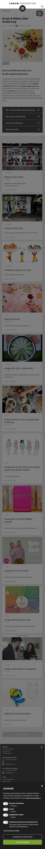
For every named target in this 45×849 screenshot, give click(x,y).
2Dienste (13, 806)
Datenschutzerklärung (33, 798)
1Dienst (12, 811)
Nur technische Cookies (11, 830)
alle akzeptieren (22, 842)
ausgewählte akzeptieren (22, 837)
